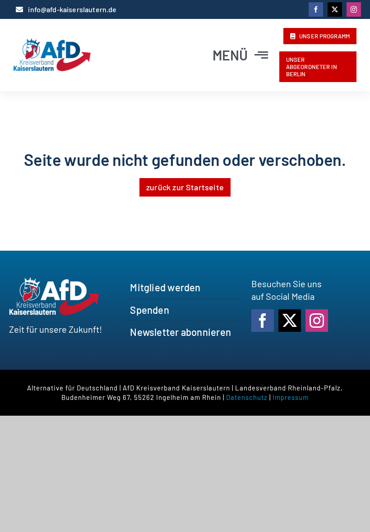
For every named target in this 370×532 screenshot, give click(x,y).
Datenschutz (247, 397)
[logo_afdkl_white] (54, 281)
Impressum (291, 397)
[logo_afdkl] (52, 42)
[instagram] (354, 9)
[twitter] (335, 9)
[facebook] (316, 9)
